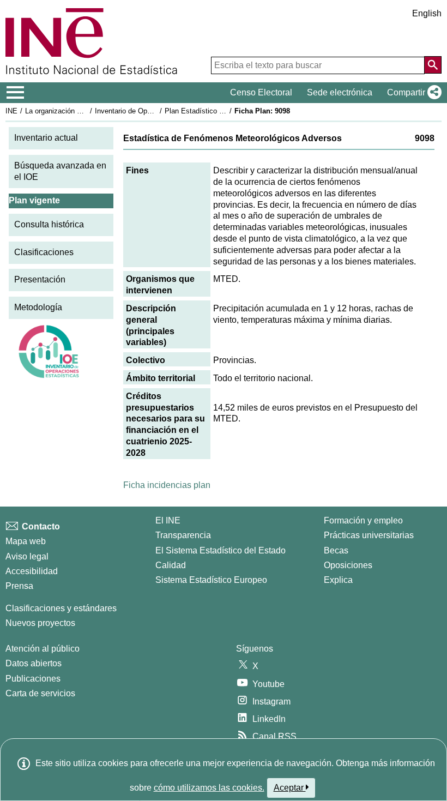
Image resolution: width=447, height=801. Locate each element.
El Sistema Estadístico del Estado (220, 550)
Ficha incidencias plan (166, 485)
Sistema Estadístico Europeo (211, 580)
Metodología (38, 307)
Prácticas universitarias (369, 535)
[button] (412, 93)
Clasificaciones (44, 252)
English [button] (427, 13)
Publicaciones (33, 678)
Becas (336, 550)
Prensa (19, 586)
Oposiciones (348, 565)
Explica (338, 580)
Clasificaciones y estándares (61, 608)
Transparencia (183, 535)
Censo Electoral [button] (261, 92)
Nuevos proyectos (40, 623)
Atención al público (42, 648)
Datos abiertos (33, 663)
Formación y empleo (363, 520)
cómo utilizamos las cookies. (209, 787)
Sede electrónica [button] (339, 92)
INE (11, 111)
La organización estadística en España (86, 111)
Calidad (170, 565)
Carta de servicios (40, 693)
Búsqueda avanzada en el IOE (60, 171)
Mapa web (25, 541)
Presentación (39, 279)
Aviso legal (27, 556)
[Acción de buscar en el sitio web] (433, 65)
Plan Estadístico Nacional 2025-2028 (223, 111)
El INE (167, 520)
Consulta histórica (49, 224)
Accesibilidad (31, 571)
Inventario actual (46, 137)
